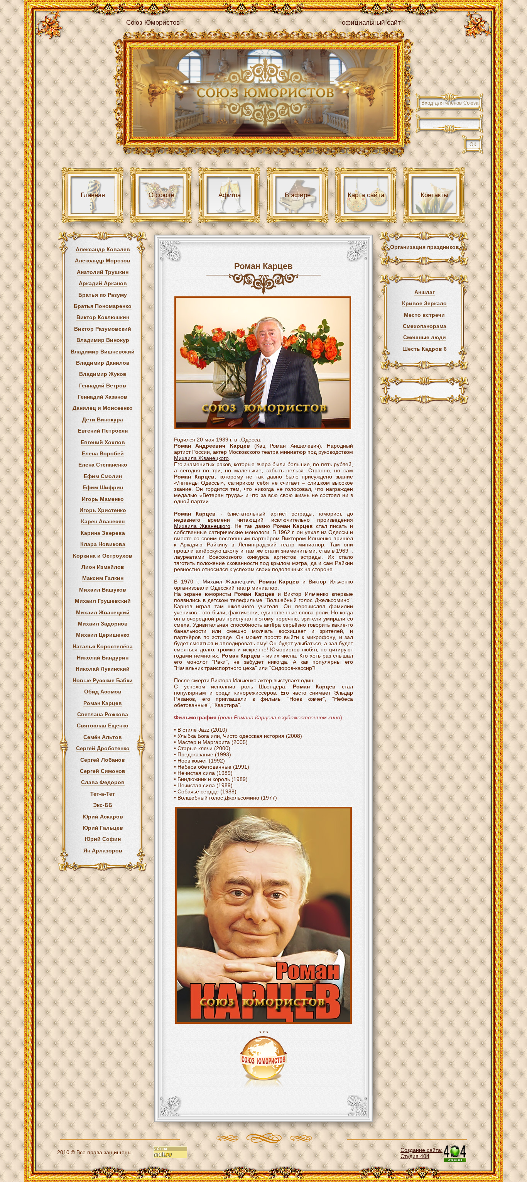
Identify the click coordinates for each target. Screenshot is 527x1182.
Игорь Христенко (102, 510)
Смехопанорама (424, 326)
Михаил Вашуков (102, 590)
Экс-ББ (102, 805)
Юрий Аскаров (103, 816)
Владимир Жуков (103, 374)
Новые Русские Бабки (103, 680)
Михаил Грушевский (103, 601)
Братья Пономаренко (103, 306)
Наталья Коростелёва (103, 646)
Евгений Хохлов (103, 442)
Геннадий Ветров (102, 385)
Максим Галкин (102, 578)
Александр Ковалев (103, 249)
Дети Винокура (102, 419)
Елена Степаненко (102, 465)
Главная (93, 195)
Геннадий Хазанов (102, 397)
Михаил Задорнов (103, 624)
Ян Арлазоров (102, 850)
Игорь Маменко (103, 499)
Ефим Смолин (103, 476)
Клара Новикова (102, 544)
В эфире (298, 195)
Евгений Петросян (103, 431)
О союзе (161, 195)
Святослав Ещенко (102, 725)
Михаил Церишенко (103, 635)
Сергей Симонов (102, 771)
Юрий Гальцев (103, 828)
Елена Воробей (103, 453)
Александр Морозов (102, 260)
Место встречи (424, 315)
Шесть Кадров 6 (424, 349)
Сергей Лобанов (102, 760)
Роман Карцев (102, 703)
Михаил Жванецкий (103, 612)
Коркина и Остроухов (102, 556)
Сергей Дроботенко (103, 748)
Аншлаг (424, 292)
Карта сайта (366, 195)
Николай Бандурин (102, 657)
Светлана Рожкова (102, 714)
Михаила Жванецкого (201, 458)
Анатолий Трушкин (102, 272)
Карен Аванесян (103, 521)
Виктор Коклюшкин (102, 317)
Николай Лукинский (103, 669)
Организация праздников (424, 247)
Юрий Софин (103, 839)
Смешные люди (424, 337)
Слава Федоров (103, 782)
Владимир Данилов (103, 363)
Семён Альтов (102, 737)
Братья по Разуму (102, 295)
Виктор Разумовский (102, 329)
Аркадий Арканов (103, 283)
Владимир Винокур (102, 340)
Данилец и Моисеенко (103, 408)
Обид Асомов (103, 691)
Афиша (229, 195)
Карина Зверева (103, 533)
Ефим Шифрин (103, 487)
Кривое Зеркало (424, 303)
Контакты (434, 195)
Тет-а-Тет (102, 794)
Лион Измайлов (102, 567)
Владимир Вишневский (103, 351)
